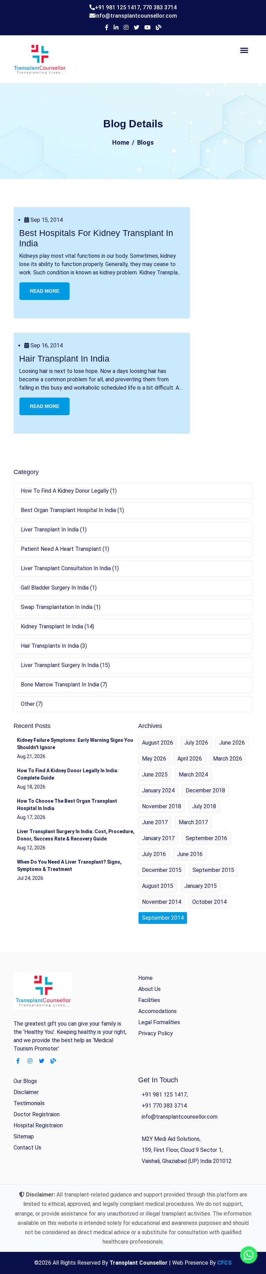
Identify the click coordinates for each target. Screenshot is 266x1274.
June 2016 (190, 854)
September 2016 (206, 838)
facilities (149, 1000)
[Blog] (158, 28)
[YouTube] (147, 28)
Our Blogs (25, 1081)
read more (44, 291)
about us (149, 989)
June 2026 (232, 742)
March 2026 (227, 758)
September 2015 (213, 870)
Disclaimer (26, 1092)
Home (120, 142)
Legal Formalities (159, 1022)
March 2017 (193, 822)
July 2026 (196, 742)
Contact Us (27, 1147)
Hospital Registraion (38, 1125)
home (145, 978)
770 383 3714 (160, 7)
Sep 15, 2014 (46, 220)
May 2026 (154, 758)
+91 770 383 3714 (164, 1105)
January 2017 (158, 838)
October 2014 (209, 902)
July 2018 (204, 806)
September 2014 (163, 917)
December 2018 (205, 790)
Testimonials (29, 1103)
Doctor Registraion (37, 1114)
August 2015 (157, 886)
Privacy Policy (155, 1033)
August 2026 (157, 742)
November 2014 (161, 902)
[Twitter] (136, 28)
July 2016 (154, 854)
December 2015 (161, 870)
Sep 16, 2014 (46, 345)
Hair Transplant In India (64, 358)
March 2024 (193, 774)
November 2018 (161, 806)
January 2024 (158, 790)
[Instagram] (126, 28)
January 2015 (200, 886)
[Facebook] (106, 28)
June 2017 (155, 822)
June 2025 (155, 774)
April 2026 (189, 758)
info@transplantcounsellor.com (136, 15)
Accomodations (157, 1011)
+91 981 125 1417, (119, 7)
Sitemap (24, 1136)
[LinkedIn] (116, 28)
